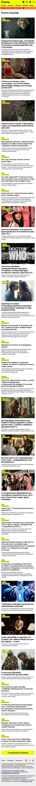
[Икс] (27, 2)
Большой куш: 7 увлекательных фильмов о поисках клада (17, 194)
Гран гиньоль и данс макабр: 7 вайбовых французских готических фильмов (17, 689)
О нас (3, 760)
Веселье (18, 5)
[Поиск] (34, 2)
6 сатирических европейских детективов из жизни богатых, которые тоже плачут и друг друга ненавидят (17, 496)
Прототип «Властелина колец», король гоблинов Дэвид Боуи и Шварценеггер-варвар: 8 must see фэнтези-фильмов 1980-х (17, 383)
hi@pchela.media (27, 781)
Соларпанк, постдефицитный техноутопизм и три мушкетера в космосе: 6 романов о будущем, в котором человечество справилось (18, 567)
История (4, 244)
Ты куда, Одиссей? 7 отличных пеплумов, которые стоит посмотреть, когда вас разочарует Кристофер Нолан (17, 179)
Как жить (11, 5)
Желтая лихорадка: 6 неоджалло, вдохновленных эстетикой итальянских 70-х (17, 231)
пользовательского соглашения (10, 771)
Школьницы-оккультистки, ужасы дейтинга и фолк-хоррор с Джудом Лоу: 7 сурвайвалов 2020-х (17, 525)
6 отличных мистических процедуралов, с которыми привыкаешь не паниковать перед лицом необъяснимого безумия (17, 708)
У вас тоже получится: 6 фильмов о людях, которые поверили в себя (16, 740)
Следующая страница (18, 753)
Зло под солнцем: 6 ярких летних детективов (15, 161)
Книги (3, 155)
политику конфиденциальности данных (14, 772)
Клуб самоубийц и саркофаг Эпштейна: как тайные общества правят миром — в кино (17, 639)
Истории (25, 5)
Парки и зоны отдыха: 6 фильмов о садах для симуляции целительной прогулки (17, 126)
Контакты (19, 760)
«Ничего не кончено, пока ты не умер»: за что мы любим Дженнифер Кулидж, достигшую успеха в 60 (16, 84)
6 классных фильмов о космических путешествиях (15, 673)
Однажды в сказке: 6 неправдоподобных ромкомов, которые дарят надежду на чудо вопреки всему (16, 307)
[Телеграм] (30, 2)
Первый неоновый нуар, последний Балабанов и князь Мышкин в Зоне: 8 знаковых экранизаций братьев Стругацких (17, 44)
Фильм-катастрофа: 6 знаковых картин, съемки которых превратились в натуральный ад (17, 327)
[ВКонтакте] (23, 2)
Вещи (31, 5)
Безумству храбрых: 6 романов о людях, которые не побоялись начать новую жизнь (17, 364)
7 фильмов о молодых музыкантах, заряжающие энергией (17, 605)
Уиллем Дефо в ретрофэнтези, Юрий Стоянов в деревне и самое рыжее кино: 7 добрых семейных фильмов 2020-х (16, 424)
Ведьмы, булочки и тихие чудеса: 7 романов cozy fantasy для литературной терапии (16, 725)
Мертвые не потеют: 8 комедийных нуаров (16, 346)
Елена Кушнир (5, 20)
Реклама (10, 760)
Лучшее (3, 5)
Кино (3, 19)
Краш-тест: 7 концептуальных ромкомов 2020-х (17, 509)
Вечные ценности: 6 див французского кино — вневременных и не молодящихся (17, 460)
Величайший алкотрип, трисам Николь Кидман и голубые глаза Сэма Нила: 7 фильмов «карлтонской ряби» (17, 144)
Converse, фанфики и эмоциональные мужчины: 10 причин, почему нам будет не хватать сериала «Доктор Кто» (17, 269)
